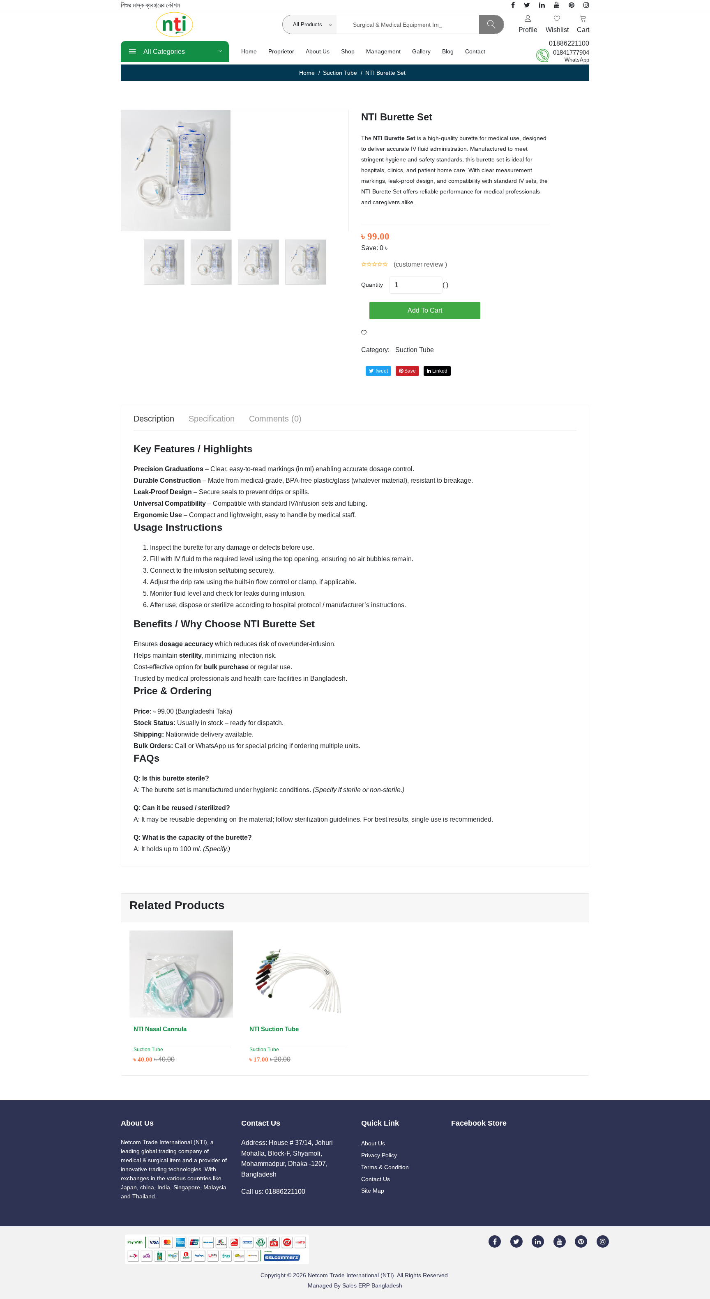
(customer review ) (420, 264)
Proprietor (281, 51)
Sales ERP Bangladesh (372, 1285)
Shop (348, 51)
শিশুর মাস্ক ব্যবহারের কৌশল (150, 5)
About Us (318, 51)
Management (383, 51)
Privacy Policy (379, 1155)
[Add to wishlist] (364, 333)
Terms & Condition (385, 1167)
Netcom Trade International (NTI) (351, 1275)
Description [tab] (154, 418)
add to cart (425, 310)
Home (249, 51)
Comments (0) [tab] (275, 418)
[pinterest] (571, 5)
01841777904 (571, 52)
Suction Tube (340, 72)
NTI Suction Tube (274, 1028)
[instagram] (586, 5)
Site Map (372, 1190)
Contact (475, 51)
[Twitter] (527, 5)
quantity (372, 284)
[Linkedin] (542, 5)
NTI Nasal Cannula (160, 1028)
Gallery (421, 51)
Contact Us (375, 1179)
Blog (448, 51)
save (409, 371)
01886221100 (569, 43)
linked (439, 371)
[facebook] (513, 5)
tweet (380, 371)
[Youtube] (557, 5)
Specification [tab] (212, 418)
